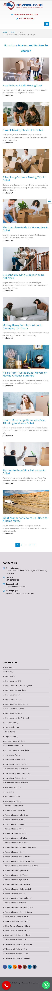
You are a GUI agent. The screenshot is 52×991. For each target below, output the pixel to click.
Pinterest (20, 967)
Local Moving (9, 667)
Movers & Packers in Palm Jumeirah (18, 889)
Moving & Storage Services (15, 806)
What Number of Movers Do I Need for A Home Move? (25, 519)
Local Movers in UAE (12, 796)
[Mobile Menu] (46, 24)
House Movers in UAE (13, 681)
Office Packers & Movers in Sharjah (18, 935)
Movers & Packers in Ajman (15, 824)
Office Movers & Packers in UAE (16, 917)
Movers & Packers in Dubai (15, 829)
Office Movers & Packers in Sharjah (18, 926)
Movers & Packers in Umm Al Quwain (18, 912)
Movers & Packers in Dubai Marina (18, 857)
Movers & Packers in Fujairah (15, 894)
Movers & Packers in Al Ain (14, 820)
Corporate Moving (11, 736)
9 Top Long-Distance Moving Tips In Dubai (24, 178)
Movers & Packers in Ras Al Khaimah (18, 898)
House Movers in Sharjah (14, 713)
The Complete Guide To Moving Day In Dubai (25, 229)
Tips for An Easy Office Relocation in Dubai (24, 472)
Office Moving (10, 732)
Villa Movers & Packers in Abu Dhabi (18, 944)
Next (34, 545)
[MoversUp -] (23, 7)
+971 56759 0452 (26, 18)
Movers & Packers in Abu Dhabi (16, 815)
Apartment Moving (11, 722)
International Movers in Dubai (16, 764)
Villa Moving (9, 672)
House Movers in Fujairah (14, 709)
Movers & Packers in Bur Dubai (16, 843)
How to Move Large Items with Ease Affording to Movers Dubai (24, 421)
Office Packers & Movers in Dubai (17, 931)
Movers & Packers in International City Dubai (21, 866)
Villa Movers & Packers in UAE (16, 940)
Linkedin (30, 967)
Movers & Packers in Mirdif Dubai (17, 884)
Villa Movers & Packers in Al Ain (16, 949)
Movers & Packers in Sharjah (15, 903)
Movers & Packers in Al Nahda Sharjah (19, 907)
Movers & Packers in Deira (15, 852)
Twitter (10, 967)
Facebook (5, 967)
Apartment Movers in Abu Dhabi (17, 750)
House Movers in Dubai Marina (16, 704)
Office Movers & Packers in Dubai (17, 921)
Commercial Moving (12, 727)
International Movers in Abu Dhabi (17, 773)
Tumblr (35, 967)
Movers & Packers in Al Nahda (16, 838)
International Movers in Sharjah (16, 769)
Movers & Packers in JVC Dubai (16, 880)
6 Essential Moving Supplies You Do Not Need (24, 276)
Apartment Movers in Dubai (15, 741)
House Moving (10, 676)
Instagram (25, 967)
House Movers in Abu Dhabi (15, 690)
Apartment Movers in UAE (14, 746)
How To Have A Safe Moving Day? (22, 85)
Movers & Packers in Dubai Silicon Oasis (20, 861)
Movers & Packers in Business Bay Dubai (20, 847)
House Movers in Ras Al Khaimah (17, 718)
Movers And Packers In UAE (15, 810)
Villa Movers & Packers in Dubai (16, 954)
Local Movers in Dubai (13, 787)
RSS (15, 967)
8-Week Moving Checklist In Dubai (23, 130)
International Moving (12, 755)
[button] (46, 985)
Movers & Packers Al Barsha (15, 833)
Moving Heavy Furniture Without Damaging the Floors (22, 326)
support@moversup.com (26, 14)
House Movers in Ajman (13, 695)
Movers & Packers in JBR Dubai (16, 870)
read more (7, 95)
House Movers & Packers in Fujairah (18, 685)
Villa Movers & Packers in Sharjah (17, 958)
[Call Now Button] (6, 985)
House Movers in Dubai (13, 699)
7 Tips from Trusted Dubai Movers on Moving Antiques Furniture (25, 374)
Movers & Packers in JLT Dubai (16, 875)
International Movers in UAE (15, 759)
